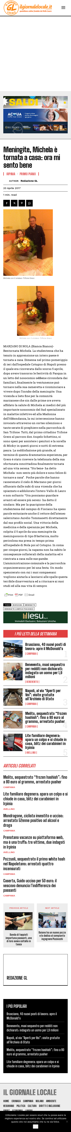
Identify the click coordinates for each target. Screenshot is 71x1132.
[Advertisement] (35, 53)
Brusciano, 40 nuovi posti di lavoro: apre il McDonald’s (45, 646)
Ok (35, 1126)
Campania (31, 653)
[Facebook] (6, 203)
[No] (67, 1121)
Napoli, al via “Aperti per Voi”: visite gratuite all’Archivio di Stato (43, 694)
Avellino (31, 752)
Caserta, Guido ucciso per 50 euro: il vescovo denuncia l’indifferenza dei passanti (30, 885)
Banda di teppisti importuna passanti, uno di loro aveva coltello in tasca (19, 939)
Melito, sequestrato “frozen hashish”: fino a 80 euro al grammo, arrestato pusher (46, 717)
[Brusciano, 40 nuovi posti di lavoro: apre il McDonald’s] (13, 649)
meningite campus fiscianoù (18, 609)
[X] (14, 203)
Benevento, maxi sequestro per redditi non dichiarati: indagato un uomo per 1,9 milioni (45, 670)
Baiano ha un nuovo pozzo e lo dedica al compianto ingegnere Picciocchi (52, 935)
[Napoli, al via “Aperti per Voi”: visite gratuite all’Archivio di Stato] (13, 697)
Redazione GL (29, 180)
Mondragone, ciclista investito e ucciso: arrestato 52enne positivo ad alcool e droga (33, 820)
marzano (17, 605)
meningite (30, 605)
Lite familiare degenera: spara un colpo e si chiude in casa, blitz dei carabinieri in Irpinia (46, 741)
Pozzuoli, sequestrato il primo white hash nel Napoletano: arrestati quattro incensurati (34, 864)
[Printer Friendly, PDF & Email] (19, 596)
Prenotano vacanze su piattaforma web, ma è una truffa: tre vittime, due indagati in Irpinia (34, 842)
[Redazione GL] (6, 181)
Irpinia (10, 174)
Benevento (32, 681)
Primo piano (28, 174)
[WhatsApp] (29, 203)
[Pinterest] (21, 203)
